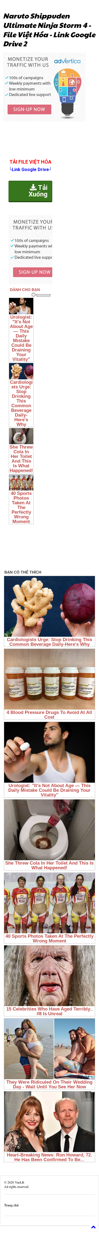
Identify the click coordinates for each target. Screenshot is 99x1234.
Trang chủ (11, 1205)
